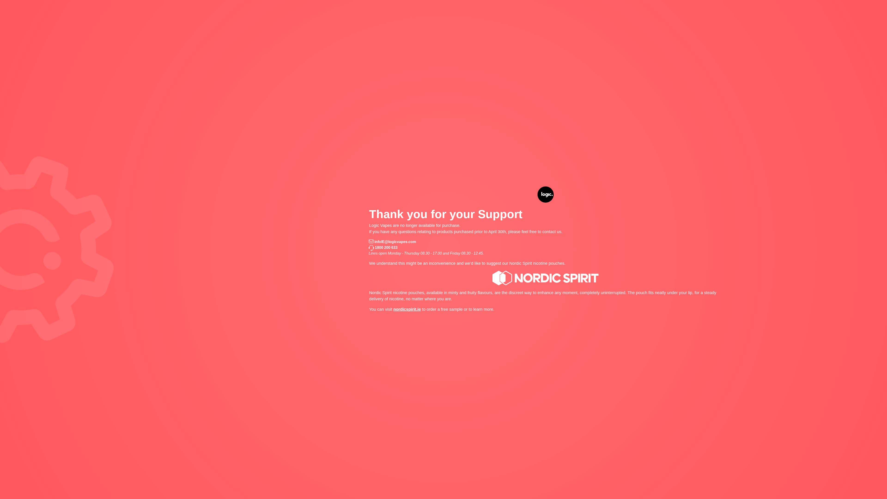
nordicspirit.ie (407, 309)
